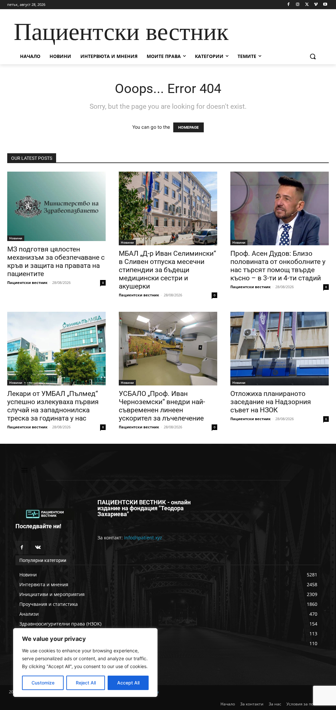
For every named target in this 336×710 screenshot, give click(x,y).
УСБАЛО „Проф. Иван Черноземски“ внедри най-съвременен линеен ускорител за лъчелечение (162, 406)
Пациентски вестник (27, 282)
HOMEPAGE (188, 127)
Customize (43, 682)
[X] (307, 5)
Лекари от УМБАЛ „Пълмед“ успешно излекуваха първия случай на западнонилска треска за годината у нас (53, 406)
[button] (313, 56)
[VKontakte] (38, 547)
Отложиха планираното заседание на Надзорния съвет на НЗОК (270, 402)
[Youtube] (325, 5)
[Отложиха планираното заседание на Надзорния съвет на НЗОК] (279, 348)
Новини (15, 238)
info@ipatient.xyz (143, 537)
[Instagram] (298, 5)
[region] (85, 662)
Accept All (128, 682)
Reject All (86, 682)
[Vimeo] (316, 5)
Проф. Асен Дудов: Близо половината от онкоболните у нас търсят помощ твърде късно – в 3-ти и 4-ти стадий (278, 266)
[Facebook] (288, 5)
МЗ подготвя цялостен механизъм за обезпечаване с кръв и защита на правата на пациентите (56, 261)
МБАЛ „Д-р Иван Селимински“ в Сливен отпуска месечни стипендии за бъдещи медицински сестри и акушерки (167, 270)
